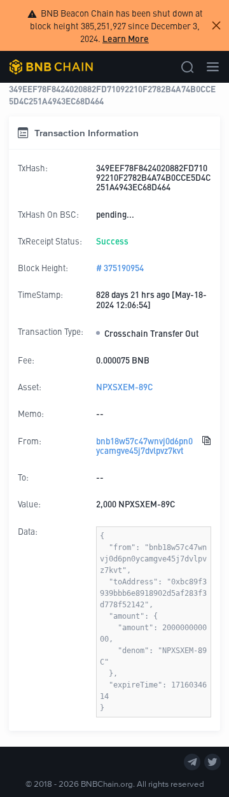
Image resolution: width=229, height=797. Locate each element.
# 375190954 (120, 268)
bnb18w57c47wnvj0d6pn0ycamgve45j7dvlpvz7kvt (144, 446)
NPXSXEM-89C (124, 387)
